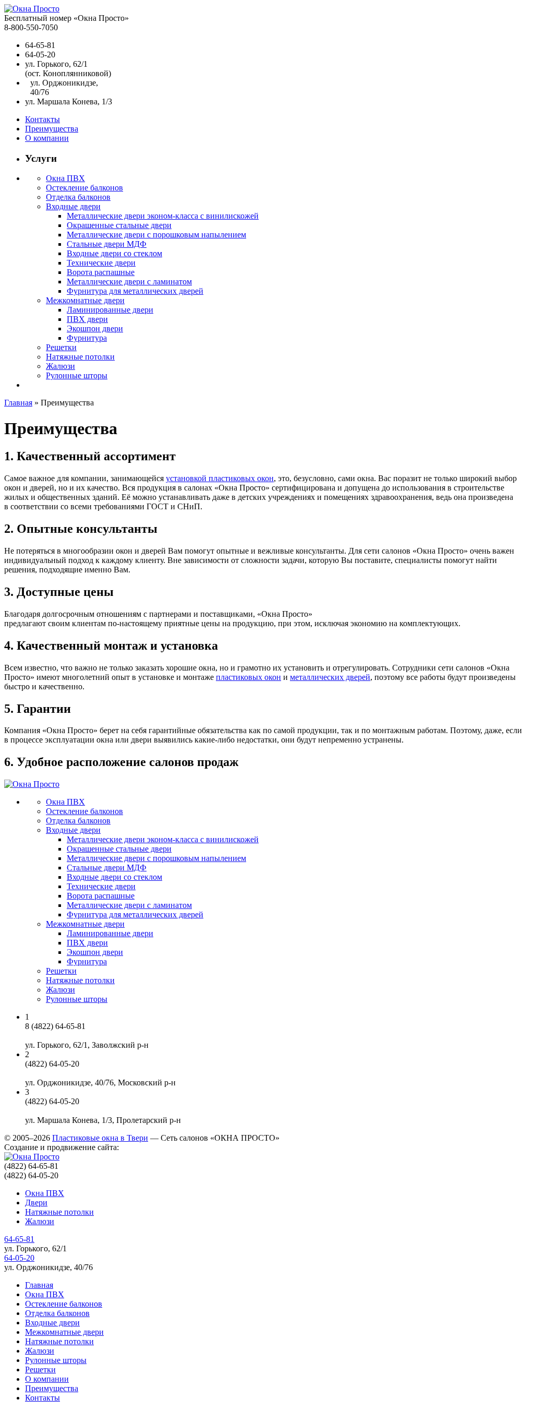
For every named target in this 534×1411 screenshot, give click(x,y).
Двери (36, 1202)
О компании (47, 138)
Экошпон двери (95, 328)
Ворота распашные (101, 272)
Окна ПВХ (65, 178)
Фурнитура (87, 337)
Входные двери (73, 206)
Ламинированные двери (110, 309)
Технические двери (101, 262)
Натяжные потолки (80, 356)
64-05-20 (19, 1257)
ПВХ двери (87, 319)
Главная (18, 402)
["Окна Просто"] (31, 8)
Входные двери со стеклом (114, 253)
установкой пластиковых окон (220, 478)
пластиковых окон (248, 677)
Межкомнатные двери (85, 300)
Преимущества (51, 128)
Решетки (61, 347)
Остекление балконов (84, 187)
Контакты (42, 119)
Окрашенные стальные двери (119, 225)
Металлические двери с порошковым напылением (156, 234)
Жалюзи (60, 366)
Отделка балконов (78, 197)
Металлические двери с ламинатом (129, 281)
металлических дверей (330, 677)
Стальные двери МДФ (107, 244)
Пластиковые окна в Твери (100, 1137)
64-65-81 (19, 1239)
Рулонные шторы (76, 375)
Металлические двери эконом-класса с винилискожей (163, 215)
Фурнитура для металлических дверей (135, 290)
